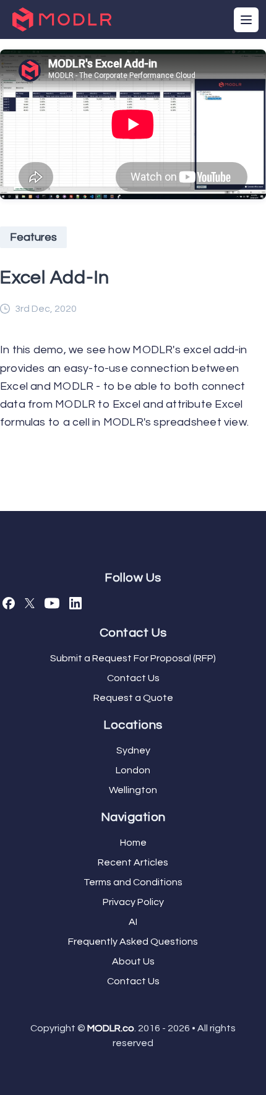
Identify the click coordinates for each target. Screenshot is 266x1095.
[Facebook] (8, 603)
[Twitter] (29, 603)
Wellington (133, 790)
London (133, 770)
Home (133, 843)
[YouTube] (52, 603)
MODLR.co (110, 1028)
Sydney (133, 750)
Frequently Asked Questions (133, 942)
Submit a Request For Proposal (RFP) (133, 658)
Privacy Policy (133, 902)
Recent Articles (133, 862)
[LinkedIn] (75, 603)
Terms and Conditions (133, 882)
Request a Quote (133, 698)
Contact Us (133, 678)
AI (133, 922)
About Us (133, 961)
